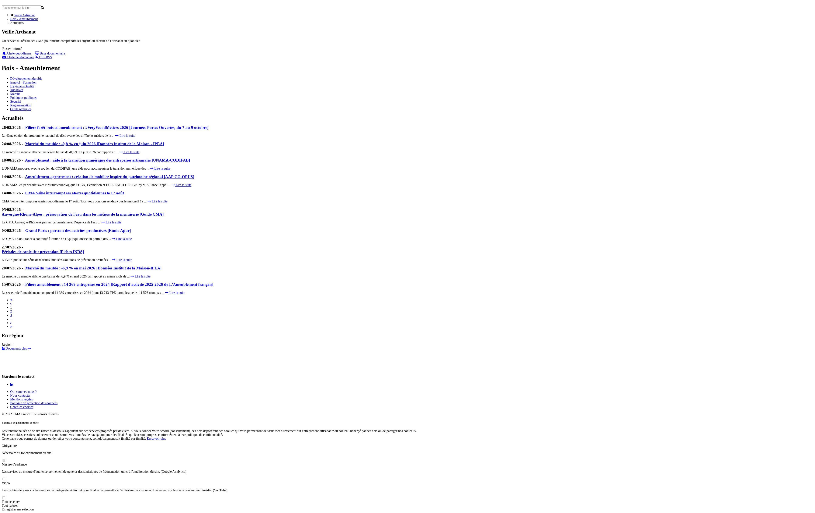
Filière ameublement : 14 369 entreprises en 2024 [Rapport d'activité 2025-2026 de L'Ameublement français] (119, 284)
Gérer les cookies (21, 407)
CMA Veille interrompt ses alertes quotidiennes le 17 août (74, 193)
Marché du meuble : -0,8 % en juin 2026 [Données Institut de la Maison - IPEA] (94, 144)
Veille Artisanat (24, 15)
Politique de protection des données (34, 403)
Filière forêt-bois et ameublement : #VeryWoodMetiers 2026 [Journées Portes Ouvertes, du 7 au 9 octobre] (116, 127)
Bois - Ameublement (24, 19)
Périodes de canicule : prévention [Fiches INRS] (43, 252)
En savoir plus (156, 438)
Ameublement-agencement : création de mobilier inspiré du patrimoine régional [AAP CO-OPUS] (109, 176)
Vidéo (6, 483)
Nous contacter (20, 395)
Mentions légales (21, 399)
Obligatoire (9, 445)
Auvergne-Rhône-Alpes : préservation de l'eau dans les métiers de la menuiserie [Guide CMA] (83, 214)
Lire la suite (127, 135)
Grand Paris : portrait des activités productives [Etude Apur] (78, 230)
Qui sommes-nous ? (23, 391)
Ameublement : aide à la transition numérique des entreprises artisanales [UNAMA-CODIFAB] (107, 160)
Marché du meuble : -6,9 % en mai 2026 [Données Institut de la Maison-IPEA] (93, 268)
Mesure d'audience (14, 464)
